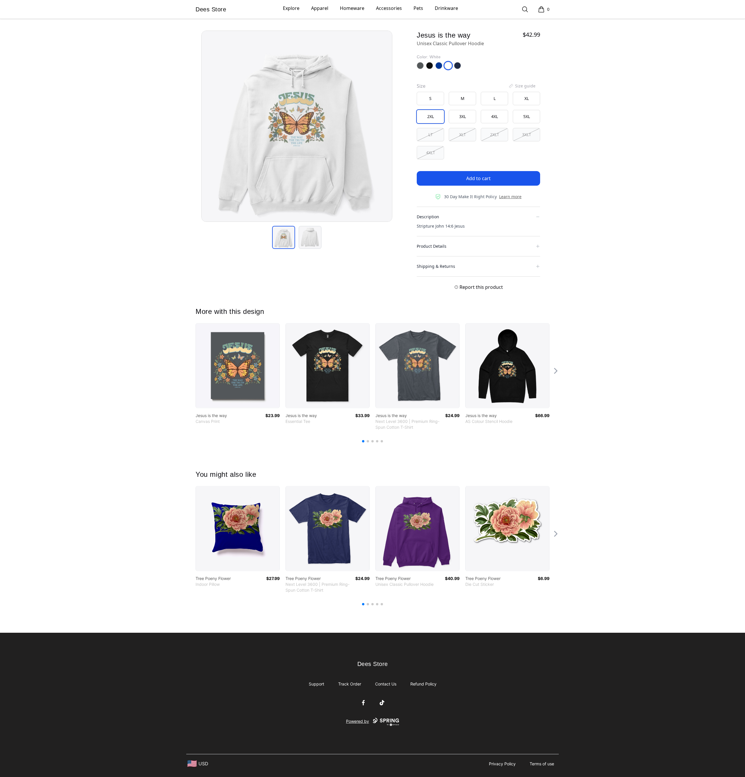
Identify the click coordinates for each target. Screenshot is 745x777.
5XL (526, 116)
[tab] (284, 237)
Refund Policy (423, 683)
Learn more (510, 196)
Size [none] (421, 86)
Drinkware (446, 8)
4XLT (430, 152)
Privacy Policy (502, 763)
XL (526, 98)
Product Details (431, 246)
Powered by (357, 721)
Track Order (349, 683)
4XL (494, 116)
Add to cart (478, 178)
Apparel (319, 8)
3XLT (526, 134)
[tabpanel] (296, 126)
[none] (521, 86)
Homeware (352, 8)
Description (428, 216)
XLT (462, 134)
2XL (430, 116)
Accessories (389, 8)
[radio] (430, 98)
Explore (291, 8)
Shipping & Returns (436, 266)
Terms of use (542, 763)
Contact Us (385, 683)
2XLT (494, 134)
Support (316, 683)
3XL (462, 116)
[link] (237, 366)
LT (430, 134)
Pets (418, 8)
